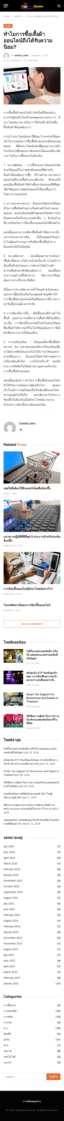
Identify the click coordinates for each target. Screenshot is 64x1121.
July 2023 (9, 955)
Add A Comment (32, 623)
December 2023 (13, 937)
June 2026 (9, 852)
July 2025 (9, 903)
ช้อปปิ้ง (8, 25)
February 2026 (12, 869)
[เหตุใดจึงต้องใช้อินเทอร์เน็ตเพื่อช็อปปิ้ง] (32, 467)
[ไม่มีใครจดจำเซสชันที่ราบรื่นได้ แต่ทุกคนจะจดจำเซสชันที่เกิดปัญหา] (13, 656)
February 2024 (12, 926)
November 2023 (13, 943)
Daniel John (21, 55)
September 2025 (13, 892)
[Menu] (6, 6)
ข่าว (6, 1028)
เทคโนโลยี (9, 1056)
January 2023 (11, 983)
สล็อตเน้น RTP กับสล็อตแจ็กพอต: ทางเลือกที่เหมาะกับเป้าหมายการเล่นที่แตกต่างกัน (41, 676)
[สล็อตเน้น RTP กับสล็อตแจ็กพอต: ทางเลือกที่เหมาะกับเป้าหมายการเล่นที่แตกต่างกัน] (13, 677)
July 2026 (9, 846)
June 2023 (9, 960)
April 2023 (9, 966)
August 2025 (11, 897)
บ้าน (6, 1045)
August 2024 (11, 920)
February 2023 (12, 977)
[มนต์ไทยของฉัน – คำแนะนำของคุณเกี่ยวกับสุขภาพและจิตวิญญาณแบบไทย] (32, 6)
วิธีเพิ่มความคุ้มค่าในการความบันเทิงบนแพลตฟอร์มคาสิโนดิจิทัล (42, 719)
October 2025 (11, 886)
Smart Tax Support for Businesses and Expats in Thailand (42, 698)
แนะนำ (8, 1062)
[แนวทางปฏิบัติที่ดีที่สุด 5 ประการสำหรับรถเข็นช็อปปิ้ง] (32, 516)
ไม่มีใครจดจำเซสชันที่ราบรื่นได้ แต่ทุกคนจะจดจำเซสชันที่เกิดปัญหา (42, 655)
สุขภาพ (8, 1051)
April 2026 (9, 857)
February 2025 (12, 915)
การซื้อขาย (10, 1005)
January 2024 (11, 932)
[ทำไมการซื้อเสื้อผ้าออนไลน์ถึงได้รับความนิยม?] (32, 85)
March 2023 (10, 972)
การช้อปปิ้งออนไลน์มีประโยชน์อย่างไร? (28, 588)
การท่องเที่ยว (10, 1011)
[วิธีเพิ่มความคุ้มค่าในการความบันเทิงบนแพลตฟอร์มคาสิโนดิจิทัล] (13, 720)
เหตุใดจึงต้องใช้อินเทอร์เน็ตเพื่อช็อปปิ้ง (27, 488)
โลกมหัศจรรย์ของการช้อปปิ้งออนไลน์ (27, 605)
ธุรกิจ (6, 1039)
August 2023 (11, 949)
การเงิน (8, 1022)
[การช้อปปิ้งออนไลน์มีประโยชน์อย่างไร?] (32, 568)
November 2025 (13, 880)
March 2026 (10, 863)
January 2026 (11, 875)
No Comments (14, 60)
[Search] (58, 6)
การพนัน (8, 1016)
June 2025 (9, 909)
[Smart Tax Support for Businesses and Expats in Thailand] (13, 699)
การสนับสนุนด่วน (32, 1101)
